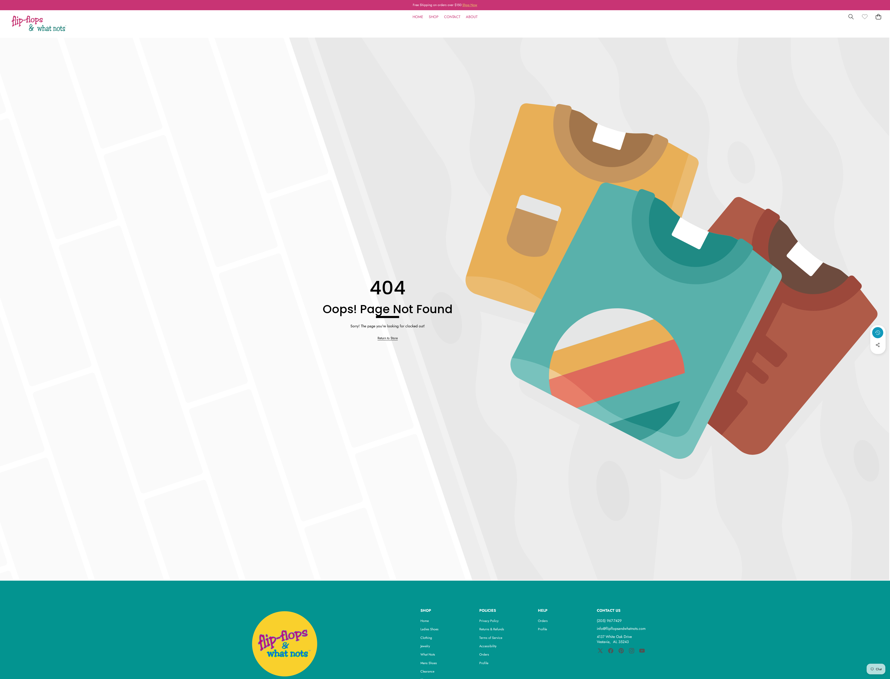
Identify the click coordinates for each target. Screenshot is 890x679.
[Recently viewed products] (877, 332)
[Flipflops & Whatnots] (39, 24)
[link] (864, 17)
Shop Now (469, 5)
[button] (17, 5)
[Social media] (877, 345)
